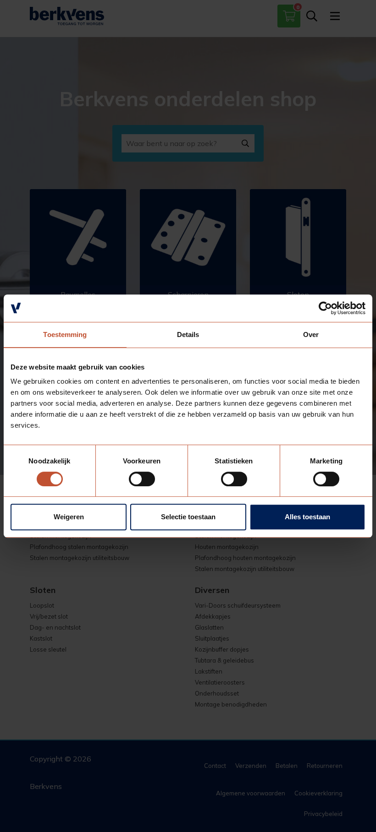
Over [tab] (311, 334)
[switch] (142, 479)
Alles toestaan (307, 517)
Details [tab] (188, 334)
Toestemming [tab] (65, 334)
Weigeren (69, 517)
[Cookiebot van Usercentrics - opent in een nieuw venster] (325, 308)
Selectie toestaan (188, 517)
